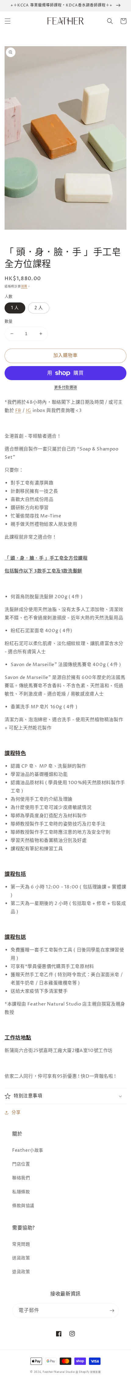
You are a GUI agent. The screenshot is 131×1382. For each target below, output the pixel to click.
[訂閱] (112, 1310)
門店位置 (21, 1164)
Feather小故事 (27, 1150)
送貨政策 (21, 1258)
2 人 (38, 308)
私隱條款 (21, 1192)
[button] (7, 21)
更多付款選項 (65, 387)
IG (28, 410)
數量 (9, 321)
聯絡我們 (21, 1178)
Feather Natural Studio (59, 1372)
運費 (24, 286)
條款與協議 (23, 1206)
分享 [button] (16, 1112)
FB (18, 410)
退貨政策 (21, 1272)
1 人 (15, 308)
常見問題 (21, 1244)
